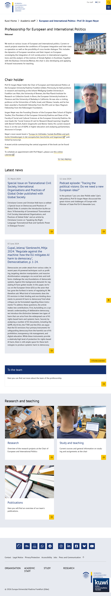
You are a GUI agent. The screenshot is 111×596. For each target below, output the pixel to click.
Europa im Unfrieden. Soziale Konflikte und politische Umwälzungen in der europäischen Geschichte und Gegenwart (37, 135)
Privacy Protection (32, 557)
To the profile (65, 159)
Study (47, 568)
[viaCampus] (19, 546)
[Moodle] (27, 546)
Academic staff (27, 20)
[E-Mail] (35, 546)
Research (68, 568)
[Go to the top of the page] (83, 557)
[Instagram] (61, 546)
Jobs (55, 557)
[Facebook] (76, 546)
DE (99, 2)
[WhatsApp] (42, 546)
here (6, 147)
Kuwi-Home (11, 20)
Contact (8, 557)
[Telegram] (50, 546)
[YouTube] (92, 546)
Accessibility (47, 557)
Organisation (13, 568)
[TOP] (108, 300)
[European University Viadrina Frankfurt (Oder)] (15, 7)
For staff (90, 2)
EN (96, 2)
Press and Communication (70, 557)
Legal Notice (18, 557)
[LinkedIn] (69, 546)
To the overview (99, 361)
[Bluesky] (84, 546)
